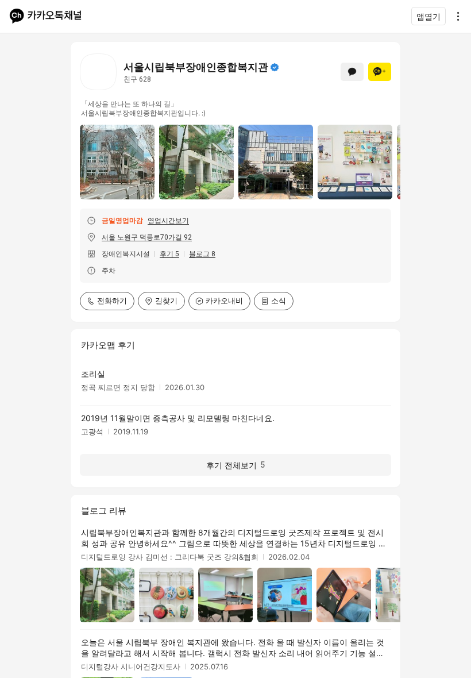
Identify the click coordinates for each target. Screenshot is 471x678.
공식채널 (274, 67)
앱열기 (428, 16)
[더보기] (455, 16)
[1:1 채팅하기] (352, 72)
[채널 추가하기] (379, 72)
